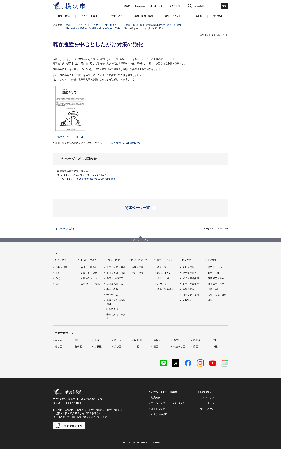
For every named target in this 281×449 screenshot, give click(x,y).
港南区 (176, 340)
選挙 (210, 300)
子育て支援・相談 (115, 273)
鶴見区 (98, 346)
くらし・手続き (88, 260)
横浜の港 (162, 267)
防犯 (58, 284)
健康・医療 (137, 267)
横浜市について (216, 267)
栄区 (215, 340)
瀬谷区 (58, 346)
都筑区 (78, 346)
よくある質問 (158, 409)
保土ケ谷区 (179, 346)
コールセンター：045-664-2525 (167, 403)
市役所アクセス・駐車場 (164, 392)
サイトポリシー (208, 403)
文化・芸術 (163, 278)
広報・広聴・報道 (217, 295)
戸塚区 (117, 346)
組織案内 (155, 397)
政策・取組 (214, 273)
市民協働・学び (89, 278)
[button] (140, 207)
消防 (58, 273)
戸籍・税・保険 (89, 273)
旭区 (77, 340)
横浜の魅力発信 (165, 289)
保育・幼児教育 (114, 278)
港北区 (196, 340)
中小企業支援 (190, 273)
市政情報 (212, 260)
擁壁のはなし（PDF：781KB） (73, 137)
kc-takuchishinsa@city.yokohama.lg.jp (95, 179)
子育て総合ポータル (115, 316)
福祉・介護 (137, 273)
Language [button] (140, 6)
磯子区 (117, 340)
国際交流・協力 (191, 295)
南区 (215, 346)
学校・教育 (112, 289)
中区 (136, 346)
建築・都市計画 (133, 25)
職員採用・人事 (216, 284)
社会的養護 (112, 309)
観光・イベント (165, 260)
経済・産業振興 (191, 278)
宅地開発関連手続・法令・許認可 (163, 25)
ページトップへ (140, 240)
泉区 (97, 340)
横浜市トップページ (76, 25)
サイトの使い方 (208, 409)
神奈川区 (138, 340)
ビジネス (96, 25)
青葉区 (58, 340)
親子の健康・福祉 (115, 267)
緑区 (195, 346)
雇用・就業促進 (191, 284)
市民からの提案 (159, 414)
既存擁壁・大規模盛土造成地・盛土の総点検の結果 (93, 28)
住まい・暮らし (89, 267)
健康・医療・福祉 (140, 260)
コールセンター (157, 6)
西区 (156, 346)
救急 (58, 278)
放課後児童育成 (114, 284)
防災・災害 (61, 267)
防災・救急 (61, 260)
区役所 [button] (127, 6)
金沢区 (157, 340)
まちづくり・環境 (90, 284)
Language (205, 392)
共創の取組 (188, 289)
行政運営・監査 (216, 278)
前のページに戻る (65, 228)
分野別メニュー (113, 25)
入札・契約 (188, 267)
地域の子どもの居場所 (115, 302)
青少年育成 (112, 295)
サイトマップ (207, 397)
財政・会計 (214, 289)
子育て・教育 (113, 260)
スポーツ (162, 284)
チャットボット (177, 6)
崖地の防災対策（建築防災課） (124, 143)
